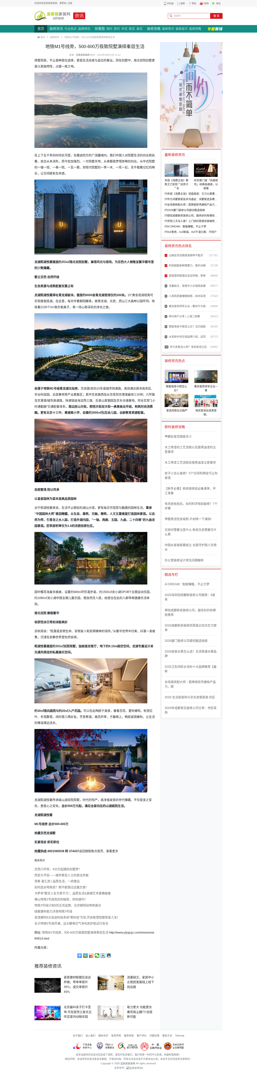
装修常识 (168, 28)
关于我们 (78, 1035)
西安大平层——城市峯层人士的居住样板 (61, 875)
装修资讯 (56, 29)
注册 (70, 3)
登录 (64, 3)
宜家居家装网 (83, 55)
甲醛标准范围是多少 (178, 436)
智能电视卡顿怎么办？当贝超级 (185, 326)
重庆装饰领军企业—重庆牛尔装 (185, 306)
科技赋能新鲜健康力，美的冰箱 (185, 265)
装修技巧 (182, 28)
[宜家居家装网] (52, 16)
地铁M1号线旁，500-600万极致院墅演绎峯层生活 (75, 932)
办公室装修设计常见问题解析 (184, 560)
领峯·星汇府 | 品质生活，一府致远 (57, 881)
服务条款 (129, 1035)
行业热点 (71, 28)
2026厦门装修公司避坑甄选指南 (186, 210)
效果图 (100, 29)
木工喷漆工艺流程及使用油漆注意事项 (190, 462)
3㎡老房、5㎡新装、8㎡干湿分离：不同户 (192, 231)
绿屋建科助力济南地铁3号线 (53, 911)
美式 (139, 28)
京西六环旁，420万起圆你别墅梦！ (58, 869)
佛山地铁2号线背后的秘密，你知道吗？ (60, 899)
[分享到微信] (97, 955)
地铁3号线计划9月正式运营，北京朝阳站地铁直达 (67, 905)
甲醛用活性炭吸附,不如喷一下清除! (188, 519)
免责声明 (116, 1035)
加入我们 (90, 1035)
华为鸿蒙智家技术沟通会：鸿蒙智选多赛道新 (192, 199)
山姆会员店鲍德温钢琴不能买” (184, 255)
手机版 (170, 3)
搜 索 (216, 15)
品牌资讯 (84, 28)
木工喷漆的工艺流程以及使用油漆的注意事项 (190, 449)
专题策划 (215, 29)
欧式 (132, 28)
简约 (109, 28)
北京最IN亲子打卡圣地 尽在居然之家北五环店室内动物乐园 (78, 1012)
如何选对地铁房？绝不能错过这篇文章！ (61, 887)
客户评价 (142, 1035)
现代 (117, 28)
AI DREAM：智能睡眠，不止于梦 (186, 226)
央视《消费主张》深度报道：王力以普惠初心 (192, 193)
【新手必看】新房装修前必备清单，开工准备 (190, 491)
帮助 (194, 3)
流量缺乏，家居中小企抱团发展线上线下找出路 (140, 982)
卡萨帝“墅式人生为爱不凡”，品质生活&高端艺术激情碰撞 (72, 893)
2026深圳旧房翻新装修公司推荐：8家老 (190, 597)
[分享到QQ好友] (108, 955)
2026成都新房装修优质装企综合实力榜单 (191, 628)
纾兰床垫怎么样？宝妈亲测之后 (186, 346)
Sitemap (179, 1035)
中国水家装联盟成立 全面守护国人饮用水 (191, 547)
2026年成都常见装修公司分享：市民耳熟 (191, 710)
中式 (124, 28)
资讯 (79, 15)
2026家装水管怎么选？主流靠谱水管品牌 (191, 654)
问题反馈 (154, 1035)
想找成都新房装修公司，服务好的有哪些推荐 (192, 215)
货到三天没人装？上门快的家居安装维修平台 (192, 220)
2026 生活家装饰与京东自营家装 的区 (190, 697)
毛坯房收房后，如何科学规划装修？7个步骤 (191, 506)
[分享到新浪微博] (91, 955)
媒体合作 (103, 1035)
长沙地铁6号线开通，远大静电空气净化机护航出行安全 (71, 923)
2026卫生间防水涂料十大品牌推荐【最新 (191, 669)
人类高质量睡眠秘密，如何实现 (185, 295)
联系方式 (167, 1035)
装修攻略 (153, 29)
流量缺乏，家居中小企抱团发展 (185, 285)
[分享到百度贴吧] (103, 955)
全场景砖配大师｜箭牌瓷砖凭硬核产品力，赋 (192, 204)
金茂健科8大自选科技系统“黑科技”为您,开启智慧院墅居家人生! (76, 917)
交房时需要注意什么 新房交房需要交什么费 (191, 532)
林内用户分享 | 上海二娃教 (182, 316)
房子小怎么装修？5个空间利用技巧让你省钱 (191, 475)
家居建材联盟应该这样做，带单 (185, 275)
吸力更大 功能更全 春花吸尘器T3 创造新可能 (139, 1012)
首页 (40, 29)
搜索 (182, 3)
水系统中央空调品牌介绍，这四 (185, 336)
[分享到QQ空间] (85, 955)
